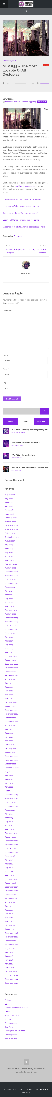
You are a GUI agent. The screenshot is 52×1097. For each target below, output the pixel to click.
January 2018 (10, 883)
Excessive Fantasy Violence (16, 1008)
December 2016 (11, 933)
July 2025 (9, 545)
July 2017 (8, 906)
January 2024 (10, 614)
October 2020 (10, 764)
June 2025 (9, 549)
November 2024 (11, 576)
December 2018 (11, 841)
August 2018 (10, 856)
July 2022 (8, 683)
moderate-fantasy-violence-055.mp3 (20, 102)
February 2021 (10, 748)
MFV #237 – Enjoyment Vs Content (25, 442)
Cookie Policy (27, 1069)
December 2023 (11, 618)
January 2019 (10, 837)
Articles (8, 1000)
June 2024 (9, 595)
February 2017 (10, 925)
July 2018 (8, 860)
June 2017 (9, 910)
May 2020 (9, 783)
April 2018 (9, 872)
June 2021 (9, 733)
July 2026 (9, 499)
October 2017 (10, 895)
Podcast (8, 1019)
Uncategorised (11, 1035)
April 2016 (9, 964)
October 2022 (10, 672)
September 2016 (11, 945)
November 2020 (11, 760)
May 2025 (9, 552)
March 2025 (9, 560)
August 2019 (10, 810)
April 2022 (9, 695)
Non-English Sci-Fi (12, 1015)
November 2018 (11, 845)
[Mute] (37, 83)
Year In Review (11, 1038)
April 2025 (9, 556)
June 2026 (9, 502)
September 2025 (12, 537)
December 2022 (11, 664)
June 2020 (9, 779)
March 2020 (10, 791)
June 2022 (9, 687)
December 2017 (11, 887)
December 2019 (11, 795)
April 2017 (9, 918)
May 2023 (9, 645)
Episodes (17, 236)
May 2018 (9, 868)
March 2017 (9, 921)
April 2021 (9, 741)
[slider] (44, 83)
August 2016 (10, 948)
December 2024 (11, 572)
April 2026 (9, 510)
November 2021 (11, 714)
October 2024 (10, 579)
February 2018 (11, 879)
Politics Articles (11, 1023)
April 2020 (9, 787)
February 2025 (11, 564)
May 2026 (9, 506)
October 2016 (10, 941)
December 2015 (11, 975)
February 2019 (11, 833)
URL (4, 383)
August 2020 (10, 772)
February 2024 (11, 610)
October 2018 (10, 848)
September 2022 (11, 675)
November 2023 (11, 622)
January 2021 (10, 752)
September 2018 (11, 852)
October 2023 (10, 625)
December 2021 (11, 710)
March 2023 (9, 652)
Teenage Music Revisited (15, 1031)
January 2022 (10, 706)
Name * (6, 355)
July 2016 (8, 952)
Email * (6, 369)
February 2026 (11, 518)
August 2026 (10, 495)
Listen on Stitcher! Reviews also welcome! (21, 220)
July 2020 (9, 775)
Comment (7, 311)
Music (7, 1012)
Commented (41, 421)
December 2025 (11, 525)
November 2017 (11, 891)
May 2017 (8, 914)
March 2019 (9, 829)
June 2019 (9, 818)
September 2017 (11, 898)
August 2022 (10, 679)
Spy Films (9, 1027)
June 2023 (9, 641)
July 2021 (8, 729)
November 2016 (11, 937)
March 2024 (9, 606)
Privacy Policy (13, 1069)
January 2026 (10, 522)
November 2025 (11, 529)
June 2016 (9, 956)
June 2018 (9, 864)
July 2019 (8, 814)
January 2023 (10, 660)
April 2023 (9, 649)
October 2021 (10, 718)
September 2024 (12, 583)
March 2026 (9, 514)
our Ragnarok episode (24, 186)
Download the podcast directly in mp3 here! (22, 199)
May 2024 (9, 599)
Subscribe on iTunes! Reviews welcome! (20, 213)
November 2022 (11, 668)
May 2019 (9, 822)
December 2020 (11, 756)
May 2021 (8, 737)
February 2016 (11, 971)
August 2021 (10, 725)
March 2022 (9, 698)
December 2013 (11, 983)
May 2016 (9, 960)
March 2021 (9, 745)
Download (42, 102)
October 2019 (10, 802)
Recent (26, 421)
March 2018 (9, 875)
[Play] (4, 83)
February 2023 (11, 656)
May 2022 (9, 691)
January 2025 (10, 568)
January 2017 (10, 929)
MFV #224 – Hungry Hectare (23, 455)
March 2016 (9, 968)
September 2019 (11, 806)
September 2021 (11, 722)
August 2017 (10, 902)
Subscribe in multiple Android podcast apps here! (24, 227)
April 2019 (9, 825)
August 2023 (10, 633)
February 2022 (11, 702)
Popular (10, 421)
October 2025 (10, 533)
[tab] (10, 421)
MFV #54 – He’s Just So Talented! (37, 251)
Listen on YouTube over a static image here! (22, 206)
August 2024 (10, 587)
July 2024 (9, 591)
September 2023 (11, 629)
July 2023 (8, 637)
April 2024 (9, 602)
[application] (26, 83)
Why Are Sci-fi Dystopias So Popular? (15, 251)
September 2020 (12, 768)
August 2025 (10, 541)
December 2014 (11, 979)
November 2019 (11, 798)
